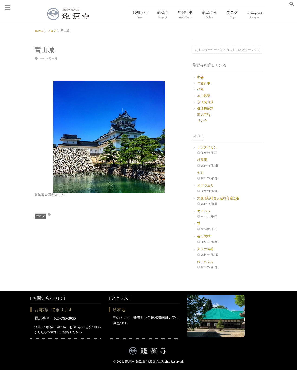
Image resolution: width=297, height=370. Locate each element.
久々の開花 (205, 249)
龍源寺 (162, 15)
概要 (200, 77)
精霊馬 (202, 160)
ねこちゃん (205, 262)
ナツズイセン (207, 147)
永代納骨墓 (205, 102)
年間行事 (185, 15)
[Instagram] (284, 4)
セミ (200, 173)
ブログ (232, 15)
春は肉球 (203, 236)
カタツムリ (205, 185)
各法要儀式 (205, 108)
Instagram (254, 15)
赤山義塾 (203, 96)
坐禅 (200, 90)
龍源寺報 (209, 15)
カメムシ (203, 211)
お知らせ (140, 15)
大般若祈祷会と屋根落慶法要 (218, 198)
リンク (202, 121)
